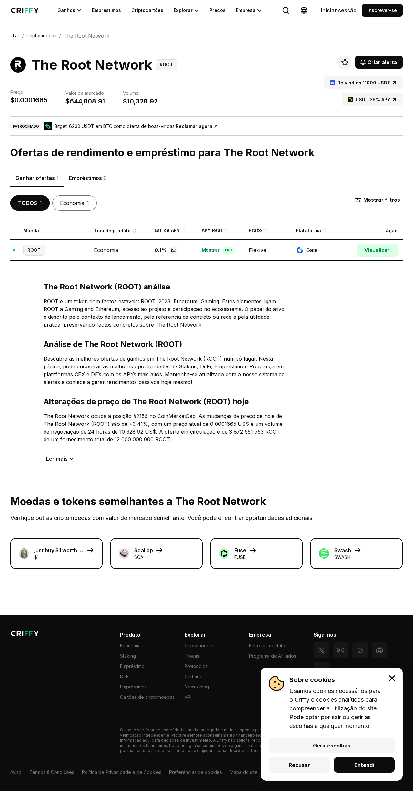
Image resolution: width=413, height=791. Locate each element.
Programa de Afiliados (272, 656)
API (188, 697)
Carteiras (194, 676)
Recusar (299, 765)
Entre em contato (267, 645)
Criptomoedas (200, 645)
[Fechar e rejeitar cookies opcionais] (392, 678)
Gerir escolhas (331, 745)
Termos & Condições (51, 772)
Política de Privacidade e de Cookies (121, 772)
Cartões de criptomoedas (147, 697)
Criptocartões (147, 10)
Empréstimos (106, 10)
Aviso (16, 772)
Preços (217, 10)
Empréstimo (132, 666)
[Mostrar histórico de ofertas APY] (173, 250)
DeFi (125, 676)
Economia (130, 645)
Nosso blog (197, 686)
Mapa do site (243, 772)
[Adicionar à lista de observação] (344, 62)
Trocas (192, 656)
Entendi (364, 765)
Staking (128, 656)
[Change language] (285, 10)
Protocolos (196, 666)
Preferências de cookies (195, 772)
